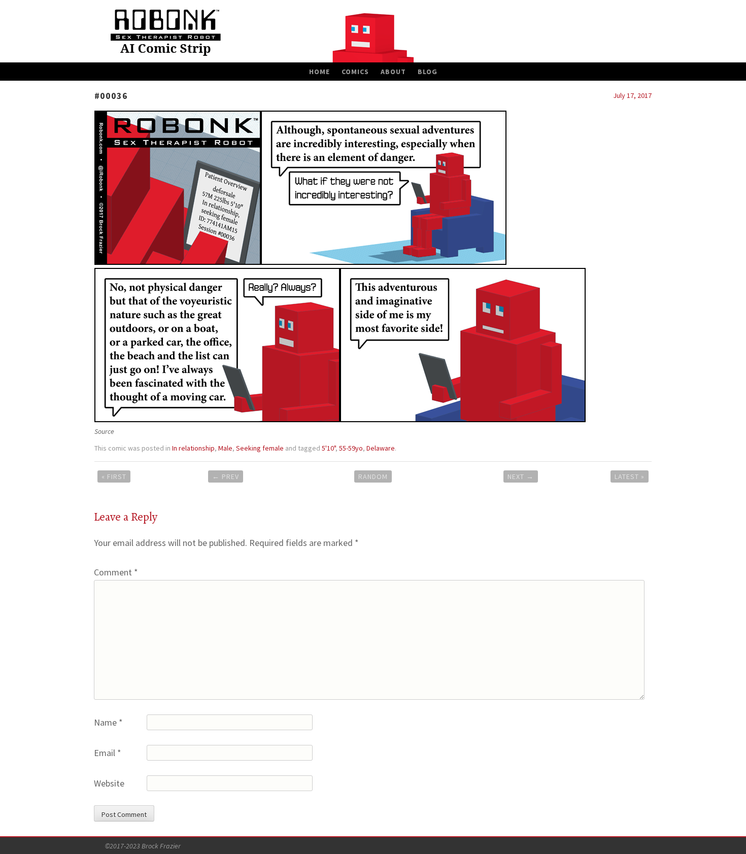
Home (319, 71)
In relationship (193, 448)
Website (109, 783)
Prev (225, 476)
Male (225, 448)
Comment (116, 572)
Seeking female (260, 448)
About (393, 71)
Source (104, 431)
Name (108, 722)
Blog (427, 71)
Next (520, 476)
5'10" (328, 448)
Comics (355, 71)
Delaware (380, 448)
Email (107, 753)
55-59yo (351, 448)
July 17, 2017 (632, 95)
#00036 (111, 95)
